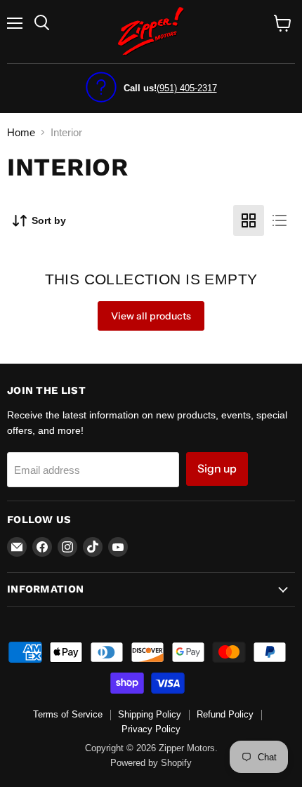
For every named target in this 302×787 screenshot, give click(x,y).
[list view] (279, 220)
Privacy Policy (151, 729)
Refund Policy (225, 714)
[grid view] (248, 220)
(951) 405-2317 (187, 88)
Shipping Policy (149, 714)
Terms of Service (68, 714)
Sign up (217, 468)
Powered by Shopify (151, 763)
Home (21, 132)
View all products (151, 316)
